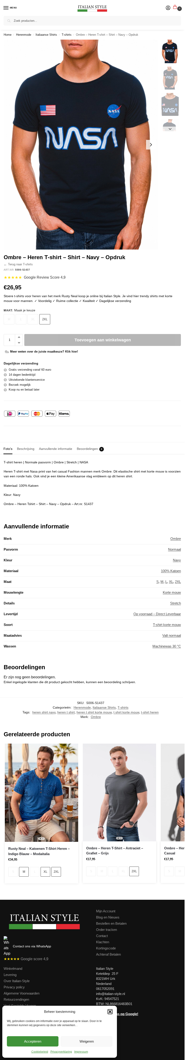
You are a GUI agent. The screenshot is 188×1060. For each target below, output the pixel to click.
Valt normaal (171, 635)
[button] (110, 1011)
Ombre (175, 539)
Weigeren (87, 1041)
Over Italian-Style (17, 981)
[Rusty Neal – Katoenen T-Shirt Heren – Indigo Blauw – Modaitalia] (41, 793)
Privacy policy (14, 987)
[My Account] (168, 8)
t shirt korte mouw (126, 712)
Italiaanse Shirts (46, 34)
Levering (10, 975)
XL (33, 319)
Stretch (175, 603)
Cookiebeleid (39, 1051)
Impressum (81, 1051)
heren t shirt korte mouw (94, 712)
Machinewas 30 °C (166, 646)
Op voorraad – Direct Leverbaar (157, 614)
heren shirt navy (43, 712)
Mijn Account (105, 911)
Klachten (102, 942)
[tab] (8, 448)
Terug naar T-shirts (18, 264)
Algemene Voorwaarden (21, 993)
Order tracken (106, 930)
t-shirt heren (150, 712)
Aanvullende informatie (55, 449)
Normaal (174, 549)
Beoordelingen (89, 449)
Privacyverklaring (61, 1051)
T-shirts (67, 34)
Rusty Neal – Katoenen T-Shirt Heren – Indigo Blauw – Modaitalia (39, 851)
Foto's (7, 449)
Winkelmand (13, 968)
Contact (102, 936)
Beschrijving (25, 449)
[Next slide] (151, 144)
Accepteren (32, 1041)
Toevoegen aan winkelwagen (103, 340)
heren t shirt (66, 712)
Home (7, 34)
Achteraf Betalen (108, 954)
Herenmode (23, 34)
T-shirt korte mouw (167, 625)
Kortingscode (106, 948)
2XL (44, 319)
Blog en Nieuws (107, 917)
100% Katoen (171, 571)
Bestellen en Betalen (111, 923)
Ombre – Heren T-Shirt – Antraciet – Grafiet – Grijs (114, 850)
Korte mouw (172, 592)
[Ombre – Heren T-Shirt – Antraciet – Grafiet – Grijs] (119, 792)
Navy (177, 560)
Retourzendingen (16, 999)
